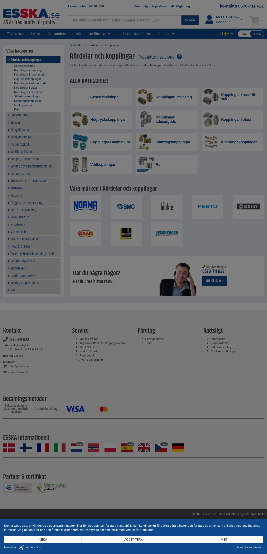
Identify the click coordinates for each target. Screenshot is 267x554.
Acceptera (133, 539)
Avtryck (241, 547)
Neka (43, 539)
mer (224, 539)
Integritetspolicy (255, 547)
